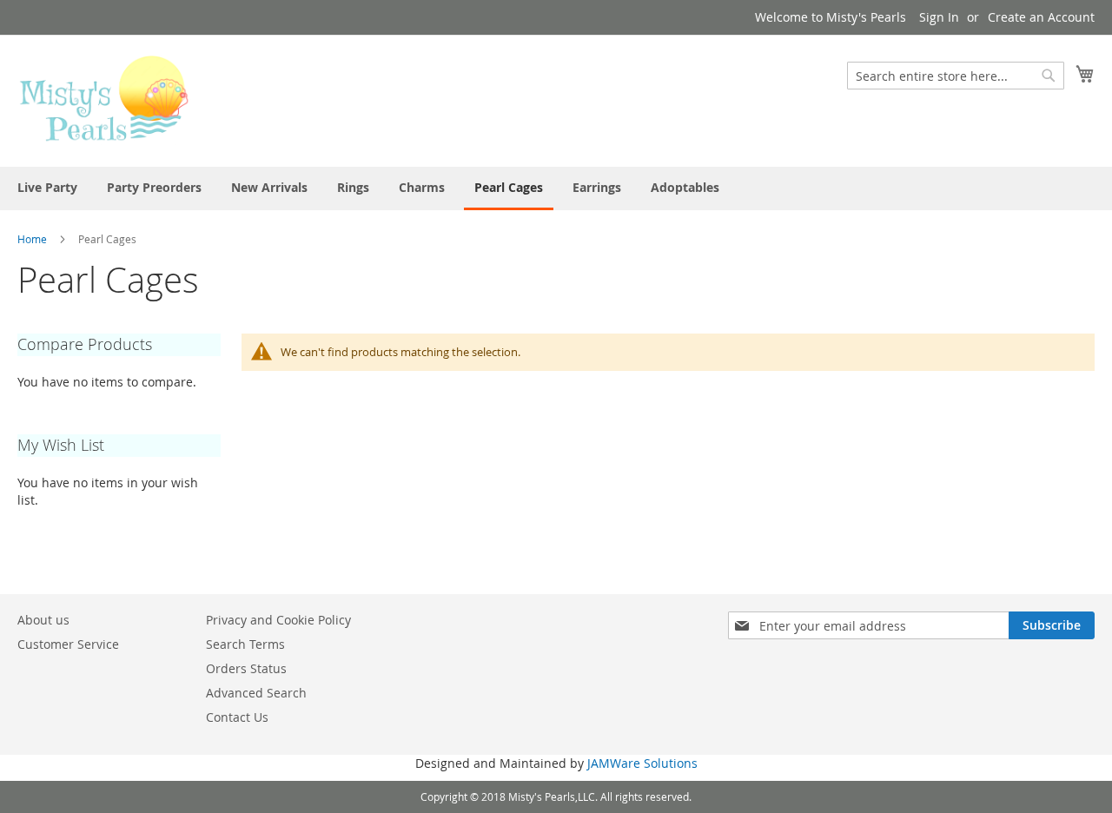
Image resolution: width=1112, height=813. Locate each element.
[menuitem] (47, 187)
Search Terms (245, 644)
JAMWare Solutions (642, 763)
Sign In (939, 17)
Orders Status (246, 668)
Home (32, 239)
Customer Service (68, 644)
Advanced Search (256, 692)
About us (43, 619)
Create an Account (1041, 17)
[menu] (556, 188)
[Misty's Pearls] (104, 100)
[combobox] (955, 75)
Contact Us (237, 717)
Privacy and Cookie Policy (278, 619)
